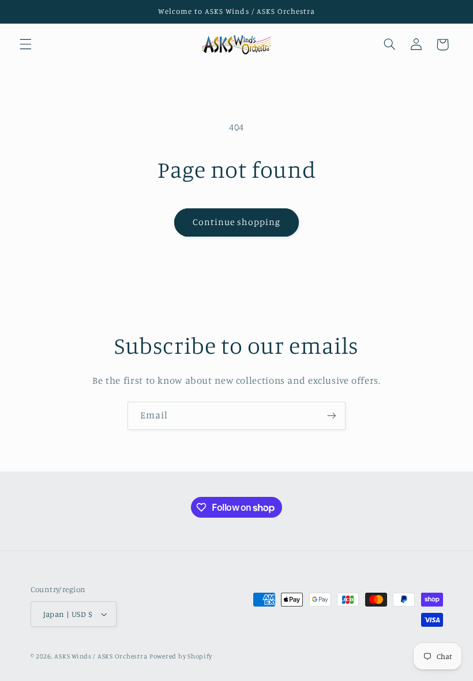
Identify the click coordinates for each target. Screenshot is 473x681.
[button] (25, 44)
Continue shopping (237, 221)
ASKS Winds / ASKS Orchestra (100, 656)
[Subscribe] (331, 416)
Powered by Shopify (180, 656)
